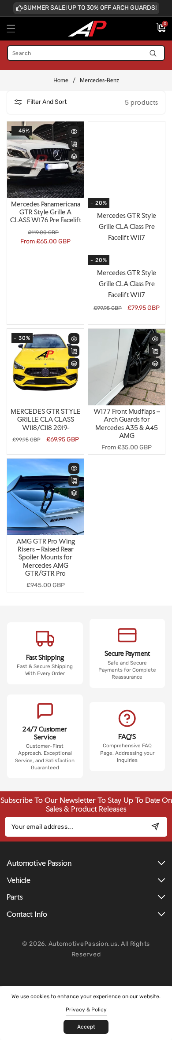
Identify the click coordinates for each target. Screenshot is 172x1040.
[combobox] (86, 53)
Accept (86, 1027)
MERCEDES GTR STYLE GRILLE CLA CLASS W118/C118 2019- (46, 419)
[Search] (153, 53)
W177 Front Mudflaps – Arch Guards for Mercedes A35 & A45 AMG (126, 424)
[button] (16, 28)
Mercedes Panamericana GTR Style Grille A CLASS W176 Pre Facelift (45, 212)
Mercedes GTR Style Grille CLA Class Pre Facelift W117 (126, 283)
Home (60, 80)
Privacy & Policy (86, 1010)
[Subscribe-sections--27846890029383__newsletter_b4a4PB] (155, 827)
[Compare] (73, 156)
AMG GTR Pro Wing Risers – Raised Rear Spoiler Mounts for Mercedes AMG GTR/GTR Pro (45, 557)
